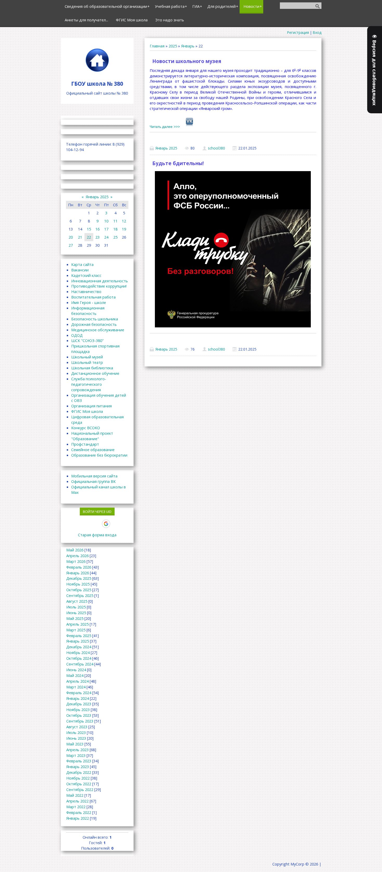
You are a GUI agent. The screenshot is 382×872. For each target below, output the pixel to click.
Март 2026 (75, 561)
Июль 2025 (76, 606)
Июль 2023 (76, 732)
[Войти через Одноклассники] (115, 524)
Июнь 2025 (76, 612)
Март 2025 (75, 629)
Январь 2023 (77, 766)
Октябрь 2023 (78, 715)
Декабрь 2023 (78, 703)
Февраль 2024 (78, 692)
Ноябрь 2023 (78, 709)
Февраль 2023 (78, 760)
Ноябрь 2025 (78, 584)
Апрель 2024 (77, 681)
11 (115, 220)
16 (97, 229)
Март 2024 (75, 686)
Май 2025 (74, 618)
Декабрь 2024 (78, 646)
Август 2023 (76, 726)
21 (80, 237)
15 (89, 229)
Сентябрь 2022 (79, 789)
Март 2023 (75, 755)
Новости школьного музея (186, 61)
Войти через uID (97, 511)
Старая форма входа (97, 534)
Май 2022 (74, 795)
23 (97, 237)
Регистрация (298, 32)
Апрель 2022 (77, 801)
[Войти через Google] (106, 524)
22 (89, 237)
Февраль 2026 (78, 567)
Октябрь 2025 (78, 589)
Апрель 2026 (77, 555)
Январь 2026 (77, 572)
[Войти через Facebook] (88, 524)
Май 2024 (74, 675)
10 (106, 220)
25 (115, 237)
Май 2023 (74, 743)
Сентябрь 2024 (79, 664)
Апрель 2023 (77, 749)
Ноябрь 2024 (78, 652)
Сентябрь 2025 (79, 595)
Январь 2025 (166, 148)
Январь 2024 (77, 698)
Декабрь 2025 (78, 578)
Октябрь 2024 (78, 658)
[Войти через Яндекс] (97, 524)
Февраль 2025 (78, 635)
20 (71, 237)
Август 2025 (76, 601)
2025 (173, 45)
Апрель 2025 (77, 624)
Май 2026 (74, 549)
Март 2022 (75, 806)
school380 (216, 148)
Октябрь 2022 (78, 783)
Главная (157, 45)
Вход (317, 32)
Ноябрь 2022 (78, 778)
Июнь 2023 (76, 738)
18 (115, 229)
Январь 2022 (77, 818)
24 (106, 237)
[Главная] (97, 71)
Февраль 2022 (78, 812)
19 (124, 229)
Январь (187, 45)
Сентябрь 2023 (79, 721)
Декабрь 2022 (78, 772)
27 (71, 245)
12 (124, 220)
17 (106, 229)
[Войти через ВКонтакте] (79, 524)
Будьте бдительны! (178, 163)
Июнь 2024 (76, 669)
